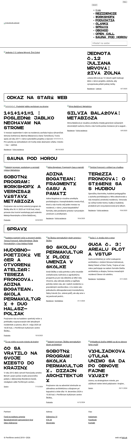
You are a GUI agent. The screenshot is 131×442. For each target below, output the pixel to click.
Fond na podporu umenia (14, 417)
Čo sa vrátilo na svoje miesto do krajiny (20, 358)
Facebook (92, 420)
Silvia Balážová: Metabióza (94, 115)
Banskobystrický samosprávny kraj (18, 420)
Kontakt (91, 423)
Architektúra (59, 301)
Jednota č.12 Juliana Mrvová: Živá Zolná (104, 63)
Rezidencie (90, 89)
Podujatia (7, 220)
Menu (124, 2)
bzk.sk (124, 437)
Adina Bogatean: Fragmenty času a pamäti (61, 183)
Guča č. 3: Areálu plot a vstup (106, 249)
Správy (17, 228)
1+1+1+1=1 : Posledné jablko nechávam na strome (29, 120)
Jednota (98, 89)
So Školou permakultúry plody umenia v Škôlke (64, 257)
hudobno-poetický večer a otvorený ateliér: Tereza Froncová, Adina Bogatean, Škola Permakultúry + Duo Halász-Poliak (22, 281)
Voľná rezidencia (18, 150)
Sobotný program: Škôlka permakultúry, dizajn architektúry (64, 365)
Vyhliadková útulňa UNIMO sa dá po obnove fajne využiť (106, 363)
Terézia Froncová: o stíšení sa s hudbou (106, 181)
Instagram (92, 417)
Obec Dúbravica (10, 423)
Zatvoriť (94, 5)
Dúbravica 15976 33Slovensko (51, 420)
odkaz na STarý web (37, 97)
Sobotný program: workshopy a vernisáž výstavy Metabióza (22, 189)
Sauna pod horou (32, 158)
